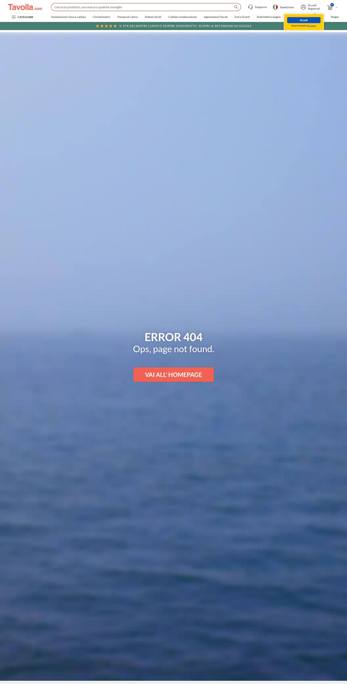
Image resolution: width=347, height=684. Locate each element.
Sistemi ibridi (153, 17)
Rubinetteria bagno (269, 17)
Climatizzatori (101, 17)
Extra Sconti (242, 17)
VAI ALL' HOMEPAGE (173, 374)
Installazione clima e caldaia (68, 17)
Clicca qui (311, 25)
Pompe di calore (127, 17)
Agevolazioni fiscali (216, 17)
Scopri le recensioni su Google (185, 26)
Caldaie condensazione (182, 17)
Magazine (337, 17)
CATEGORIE (26, 17)
